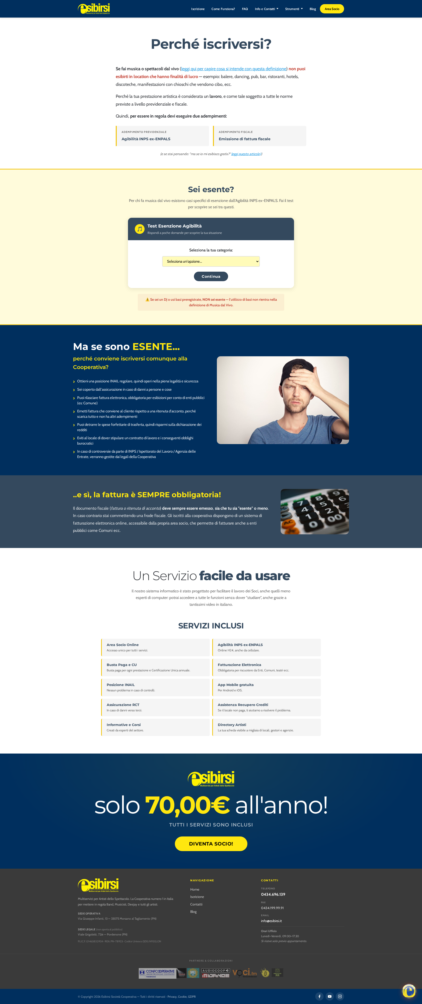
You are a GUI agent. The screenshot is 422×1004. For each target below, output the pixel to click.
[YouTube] (330, 996)
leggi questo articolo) (246, 154)
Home (194, 889)
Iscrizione (198, 9)
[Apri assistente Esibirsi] (409, 991)
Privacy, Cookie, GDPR (182, 996)
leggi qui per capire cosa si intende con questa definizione (233, 68)
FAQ (245, 9)
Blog (313, 9)
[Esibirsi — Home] (94, 8)
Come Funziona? (223, 9)
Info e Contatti (265, 9)
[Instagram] (340, 996)
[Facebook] (319, 996)
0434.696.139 (273, 894)
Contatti (196, 904)
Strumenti (292, 9)
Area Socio (332, 9)
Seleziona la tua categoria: (211, 250)
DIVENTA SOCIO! (211, 844)
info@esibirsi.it (271, 921)
